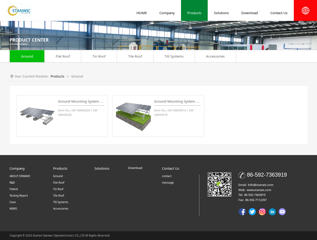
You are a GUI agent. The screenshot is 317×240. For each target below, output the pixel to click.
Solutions (221, 12)
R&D (12, 182)
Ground (27, 56)
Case (13, 202)
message (168, 182)
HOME (141, 12)
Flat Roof (63, 56)
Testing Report (19, 195)
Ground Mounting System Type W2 (85, 101)
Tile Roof (135, 56)
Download (249, 12)
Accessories (215, 56)
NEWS (13, 208)
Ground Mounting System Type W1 (182, 101)
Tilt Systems (174, 56)
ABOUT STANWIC (20, 176)
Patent (14, 189)
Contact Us (279, 12)
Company (167, 12)
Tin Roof (99, 56)
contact (166, 176)
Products (194, 12)
